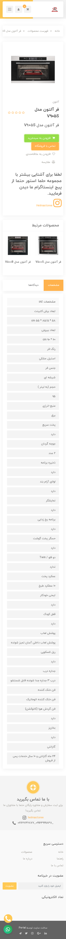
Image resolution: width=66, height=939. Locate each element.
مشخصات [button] (53, 285)
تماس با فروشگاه (45, 146)
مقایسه (46, 162)
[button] (27, 9)
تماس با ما (57, 865)
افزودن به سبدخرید (40, 138)
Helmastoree (44, 206)
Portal (22, 928)
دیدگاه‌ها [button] (33, 285)
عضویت (9, 886)
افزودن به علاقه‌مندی (39, 154)
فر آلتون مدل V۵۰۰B (18, 262)
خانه (60, 852)
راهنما (60, 859)
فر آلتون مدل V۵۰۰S (48, 262)
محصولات (26, 852)
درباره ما (27, 859)
